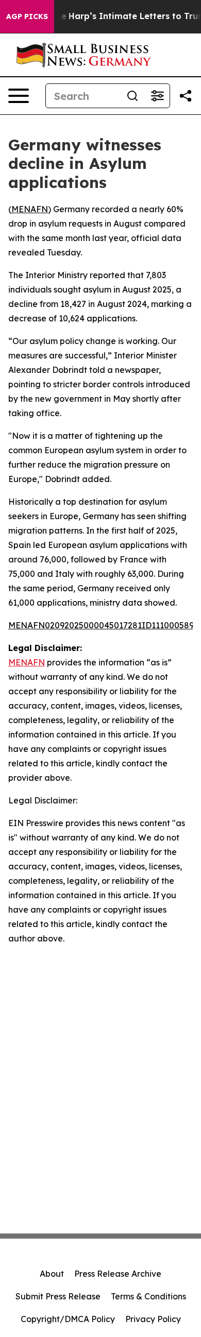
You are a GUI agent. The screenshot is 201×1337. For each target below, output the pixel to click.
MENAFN (29, 209)
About (52, 1274)
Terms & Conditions (148, 1296)
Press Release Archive (117, 1274)
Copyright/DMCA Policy (68, 1319)
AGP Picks (27, 16)
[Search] (132, 96)
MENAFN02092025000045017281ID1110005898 (103, 625)
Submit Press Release (57, 1296)
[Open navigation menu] (18, 95)
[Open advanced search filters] (157, 96)
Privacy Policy (153, 1319)
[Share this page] (185, 95)
